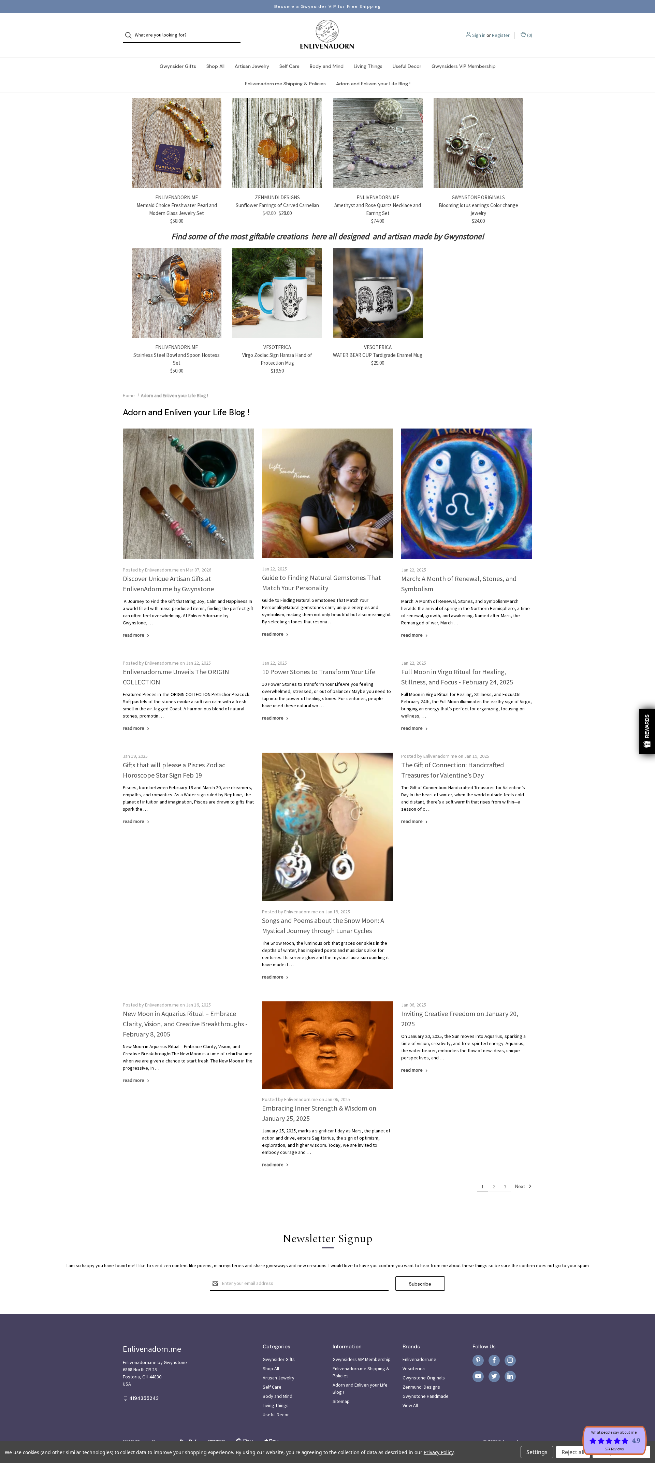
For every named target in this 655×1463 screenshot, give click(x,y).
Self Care (289, 66)
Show (647, 731)
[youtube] (478, 1376)
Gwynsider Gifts (178, 66)
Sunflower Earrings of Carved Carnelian (277, 205)
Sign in (478, 35)
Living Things (368, 66)
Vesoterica (414, 1368)
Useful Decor (407, 66)
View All (410, 1405)
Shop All (215, 66)
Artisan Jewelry (252, 66)
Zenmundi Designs (421, 1387)
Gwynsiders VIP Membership (464, 66)
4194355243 (144, 1398)
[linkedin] (510, 1376)
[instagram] (510, 1360)
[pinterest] (478, 1360)
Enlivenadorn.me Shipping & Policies (285, 84)
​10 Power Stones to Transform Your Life (318, 671)
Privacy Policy (438, 1452)
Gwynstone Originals (424, 1378)
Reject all (573, 1452)
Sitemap (341, 1401)
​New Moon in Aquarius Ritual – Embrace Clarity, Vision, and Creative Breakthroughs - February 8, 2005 (185, 1023)
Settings (537, 1452)
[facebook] (494, 1360)
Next (521, 1186)
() (529, 35)
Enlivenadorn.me (419, 1359)
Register (501, 35)
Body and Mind (327, 66)
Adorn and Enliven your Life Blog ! (373, 84)
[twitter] (494, 1376)
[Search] (130, 35)
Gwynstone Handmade (426, 1396)
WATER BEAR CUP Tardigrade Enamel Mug (377, 355)
